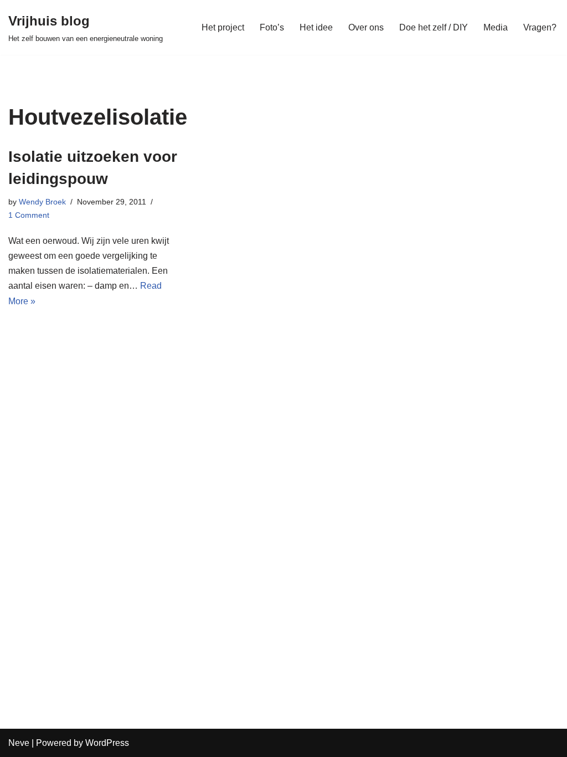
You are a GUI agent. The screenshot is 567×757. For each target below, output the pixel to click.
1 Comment (28, 215)
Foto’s (272, 27)
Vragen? (539, 27)
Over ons (366, 27)
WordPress (107, 743)
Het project (223, 27)
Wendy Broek (42, 201)
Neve (18, 743)
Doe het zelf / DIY (433, 27)
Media (495, 27)
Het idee (316, 27)
